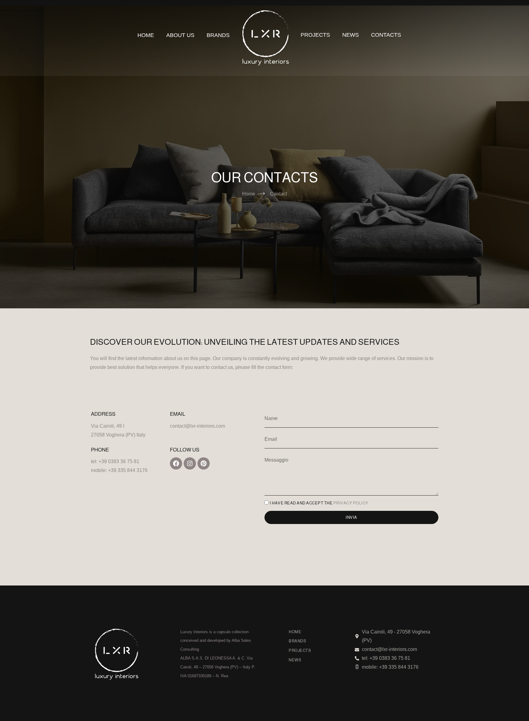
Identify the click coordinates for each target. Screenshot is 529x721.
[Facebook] (176, 463)
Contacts (386, 35)
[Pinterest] (203, 463)
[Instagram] (190, 463)
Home (145, 35)
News (350, 35)
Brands (218, 35)
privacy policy (351, 503)
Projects (315, 35)
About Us (180, 35)
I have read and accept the (319, 503)
